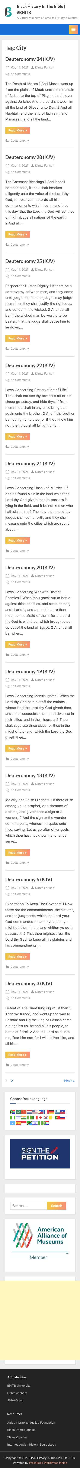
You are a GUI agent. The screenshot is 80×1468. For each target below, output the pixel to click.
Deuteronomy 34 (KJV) (30, 59)
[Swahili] (29, 1123)
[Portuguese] (57, 1117)
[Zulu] (46, 1123)
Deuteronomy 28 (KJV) (30, 157)
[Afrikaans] (13, 1112)
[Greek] (57, 1112)
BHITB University (19, 1385)
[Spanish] (18, 1123)
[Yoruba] (41, 1123)
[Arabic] (18, 1112)
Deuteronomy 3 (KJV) (28, 983)
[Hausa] (13, 1117)
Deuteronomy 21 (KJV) (30, 463)
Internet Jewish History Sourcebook (31, 1444)
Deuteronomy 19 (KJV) (30, 671)
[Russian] (63, 1117)
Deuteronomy (19, 140)
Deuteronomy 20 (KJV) (30, 567)
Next (68, 1081)
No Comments (20, 74)
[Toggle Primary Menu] (73, 29)
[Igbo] (29, 1117)
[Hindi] (24, 1117)
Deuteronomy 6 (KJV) (28, 879)
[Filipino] (41, 1112)
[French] (46, 1112)
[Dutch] (29, 1112)
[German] (52, 1112)
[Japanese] (41, 1117)
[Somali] (13, 1123)
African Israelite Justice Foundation (31, 1422)
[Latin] (52, 1117)
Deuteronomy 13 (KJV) (30, 775)
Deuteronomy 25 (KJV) (30, 261)
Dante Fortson (44, 67)
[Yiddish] (35, 1123)
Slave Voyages (17, 1437)
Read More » (19, 131)
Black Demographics (21, 1429)
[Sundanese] (24, 1123)
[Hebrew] (18, 1117)
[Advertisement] (40, 1320)
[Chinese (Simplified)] (24, 1112)
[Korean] (46, 1117)
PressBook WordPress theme (48, 1462)
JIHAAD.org (15, 1400)
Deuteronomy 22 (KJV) (30, 365)
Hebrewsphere (17, 1393)
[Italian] (35, 1117)
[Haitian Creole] (63, 1112)
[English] (35, 1112)
